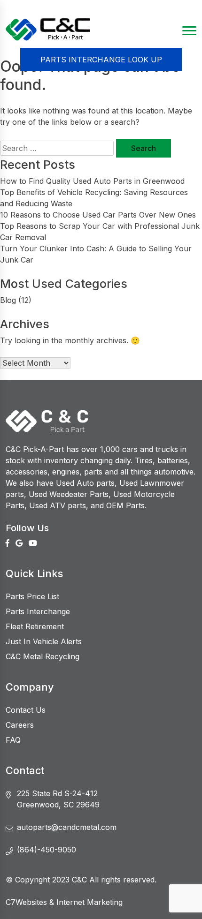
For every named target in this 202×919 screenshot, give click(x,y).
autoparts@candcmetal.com (67, 827)
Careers (20, 725)
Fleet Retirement (35, 626)
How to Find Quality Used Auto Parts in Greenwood (92, 181)
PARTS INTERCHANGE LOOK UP (101, 59)
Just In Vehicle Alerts (44, 641)
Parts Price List (32, 596)
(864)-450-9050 (46, 849)
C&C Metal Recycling (42, 656)
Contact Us (26, 710)
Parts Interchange (38, 611)
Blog (8, 300)
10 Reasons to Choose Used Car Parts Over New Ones (98, 214)
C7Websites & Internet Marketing (64, 902)
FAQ (13, 740)
